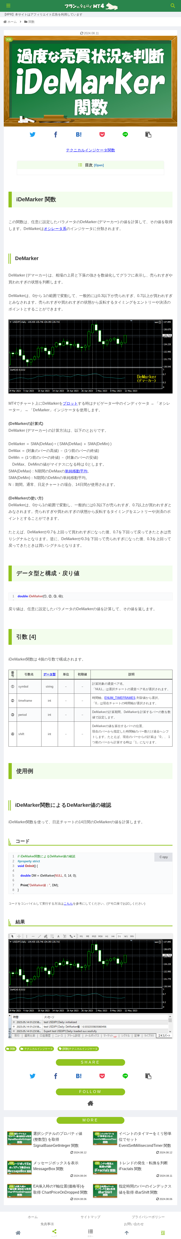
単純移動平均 (76, 471)
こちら (68, 903)
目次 (89, 165)
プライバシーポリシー (148, 1217)
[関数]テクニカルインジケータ (80, 1048)
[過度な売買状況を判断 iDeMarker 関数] (79, 134)
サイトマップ (90, 1217)
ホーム (33, 1217)
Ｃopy (163, 857)
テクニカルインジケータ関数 (90, 150)
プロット (70, 403)
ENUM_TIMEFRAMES (120, 698)
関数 (12, 1048)
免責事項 (47, 1224)
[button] (167, 671)
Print (24, 885)
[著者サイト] (90, 1103)
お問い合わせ (134, 1224)
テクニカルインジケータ (38, 1048)
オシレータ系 (55, 229)
